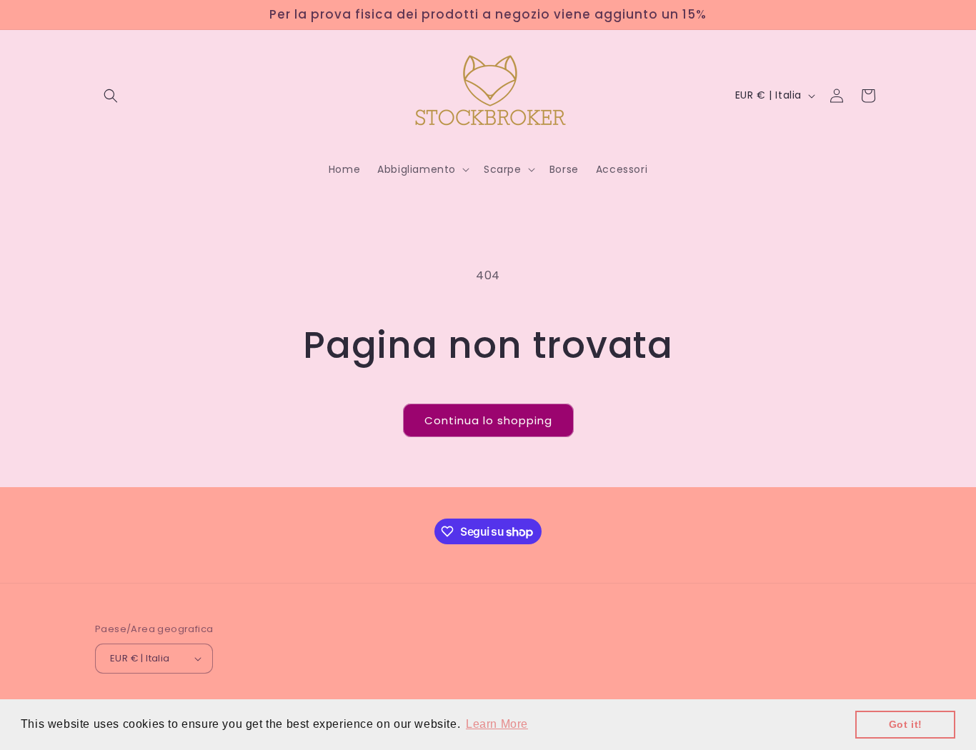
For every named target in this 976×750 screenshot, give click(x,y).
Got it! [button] (905, 724)
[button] (110, 95)
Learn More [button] (497, 724)
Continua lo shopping (488, 420)
